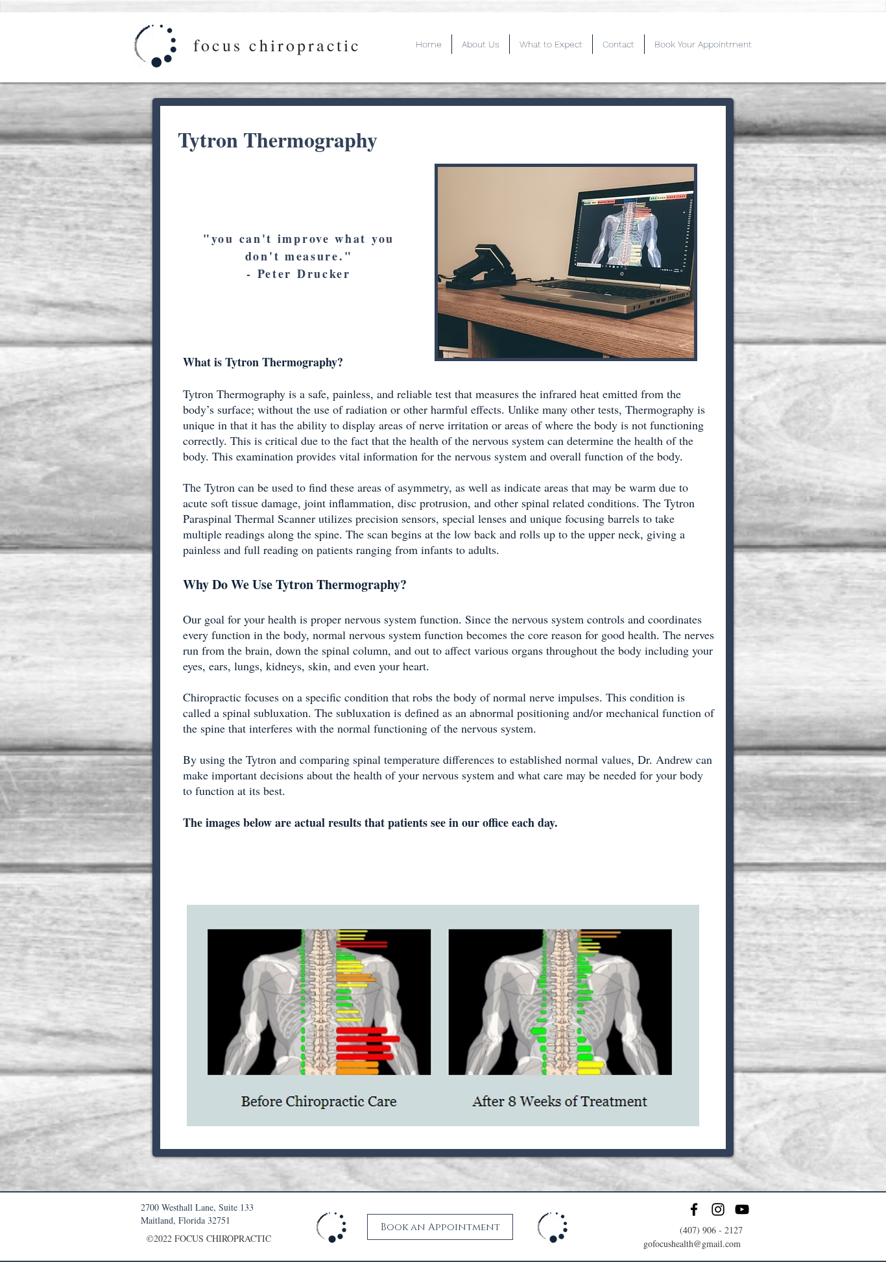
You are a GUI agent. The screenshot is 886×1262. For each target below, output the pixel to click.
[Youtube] (742, 1209)
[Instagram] (718, 1209)
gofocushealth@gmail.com (692, 1243)
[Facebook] (694, 1209)
